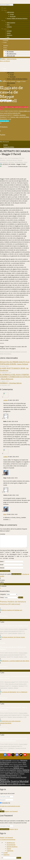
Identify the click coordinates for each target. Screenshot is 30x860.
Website (2, 568)
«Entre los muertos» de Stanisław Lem (14, 625)
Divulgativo (15, 686)
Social (8, 657)
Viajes (20, 783)
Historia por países (9, 682)
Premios (19, 775)
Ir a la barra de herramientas (7, 839)
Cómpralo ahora (4, 121)
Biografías (3, 160)
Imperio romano (23, 771)
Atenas (20, 762)
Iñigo (1, 158)
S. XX (23, 633)
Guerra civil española (8, 770)
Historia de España (5, 772)
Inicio (4, 8)
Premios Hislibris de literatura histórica (17, 18)
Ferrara (2, 352)
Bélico (1, 633)
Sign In (16, 829)
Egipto (2, 766)
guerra (22, 768)
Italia (17, 117)
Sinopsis (5, 145)
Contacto (9, 27)
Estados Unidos (23, 766)
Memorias (11, 162)
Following (5, 45)
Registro (5, 49)
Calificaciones (10, 12)
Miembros (9, 35)
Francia (11, 768)
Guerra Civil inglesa (17, 717)
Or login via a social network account (10, 806)
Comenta (2, 534)
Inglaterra (10, 688)
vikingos (16, 688)
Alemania (23, 760)
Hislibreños (6, 29)
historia (25, 769)
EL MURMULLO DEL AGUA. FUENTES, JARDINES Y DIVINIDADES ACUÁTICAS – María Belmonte (15, 377)
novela (3, 775)
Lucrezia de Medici (24, 117)
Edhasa (11, 764)
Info (4, 20)
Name (1, 561)
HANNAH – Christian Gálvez (11, 383)
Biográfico (16, 115)
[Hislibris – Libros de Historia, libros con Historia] (8, 61)
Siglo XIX (3, 783)
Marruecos (3, 750)
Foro (8, 37)
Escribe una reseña (16, 574)
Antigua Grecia (5, 762)
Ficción (12, 14)
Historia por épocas (11, 160)
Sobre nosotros (11, 22)
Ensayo (6, 766)
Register (7, 811)
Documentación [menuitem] (11, 844)
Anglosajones (3, 688)
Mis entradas (10, 51)
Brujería (16, 657)
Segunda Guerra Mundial (14, 781)
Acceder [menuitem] (5, 852)
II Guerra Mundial (12, 633)
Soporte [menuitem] (9, 848)
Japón (7, 773)
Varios (25, 162)
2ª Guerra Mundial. (6, 760)
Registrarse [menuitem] (6, 854)
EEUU (24, 764)
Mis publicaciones (11, 53)
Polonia (20, 633)
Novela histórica (19, 162)
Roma (3, 779)
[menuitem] (16, 858)
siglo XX (15, 783)
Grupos (9, 33)
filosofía (7, 768)
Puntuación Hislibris (8, 147)
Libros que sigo (11, 56)
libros (11, 773)
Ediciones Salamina (17, 764)
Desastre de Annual (20, 748)
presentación (5, 777)
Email (1, 564)
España (21, 657)
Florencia (12, 117)
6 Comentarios (15, 158)
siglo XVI (10, 783)
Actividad (9, 31)
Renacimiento (3, 119)
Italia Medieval (16, 352)
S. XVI (9, 119)
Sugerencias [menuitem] (10, 850)
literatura (16, 773)
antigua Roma (14, 762)
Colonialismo (11, 748)
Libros (5, 10)
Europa (2, 768)
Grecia (16, 767)
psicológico (23, 115)
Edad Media (4, 764)
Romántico (3, 117)
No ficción (13, 16)
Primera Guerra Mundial (18, 777)
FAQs (8, 24)
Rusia (7, 779)
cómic (24, 762)
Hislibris (19, 770)
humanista (26, 715)
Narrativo (21, 686)
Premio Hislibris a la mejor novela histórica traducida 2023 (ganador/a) (15, 113)
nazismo (21, 773)
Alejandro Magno (16, 760)
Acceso (5, 47)
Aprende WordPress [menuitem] (12, 846)
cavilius (5, 400)
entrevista (10, 766)
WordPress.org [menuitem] (11, 842)
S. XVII (25, 657)
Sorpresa (2, 758)
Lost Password (13, 811)
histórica (13, 771)
